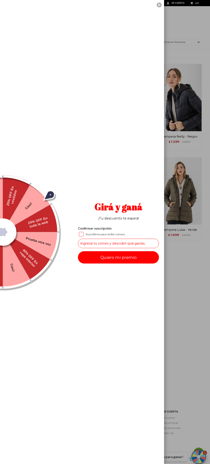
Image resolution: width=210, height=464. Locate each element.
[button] (159, 4)
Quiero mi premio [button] (118, 257)
